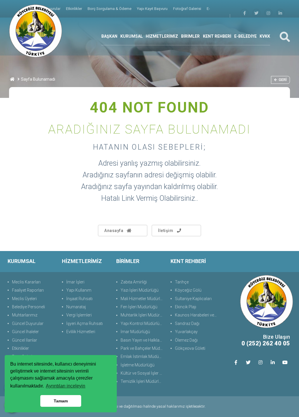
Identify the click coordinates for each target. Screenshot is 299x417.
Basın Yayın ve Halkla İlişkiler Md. (143, 340)
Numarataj (76, 306)
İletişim (165, 230)
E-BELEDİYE (245, 36)
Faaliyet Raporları (28, 290)
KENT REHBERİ (217, 36)
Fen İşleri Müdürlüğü (139, 306)
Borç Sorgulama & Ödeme (110, 8)
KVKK (265, 36)
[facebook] (244, 13)
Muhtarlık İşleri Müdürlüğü (143, 315)
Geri (283, 79)
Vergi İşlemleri (79, 315)
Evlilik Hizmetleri (80, 331)
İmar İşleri (75, 282)
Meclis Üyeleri (24, 298)
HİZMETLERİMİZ (162, 36)
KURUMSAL (131, 36)
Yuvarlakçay (186, 331)
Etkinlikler (74, 8)
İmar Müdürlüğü (135, 331)
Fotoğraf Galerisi (187, 8)
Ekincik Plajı (185, 306)
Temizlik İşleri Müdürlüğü (143, 381)
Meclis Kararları (26, 282)
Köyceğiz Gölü (188, 290)
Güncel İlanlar (24, 340)
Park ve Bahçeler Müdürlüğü (143, 348)
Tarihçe (182, 282)
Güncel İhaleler (25, 331)
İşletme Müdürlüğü (137, 365)
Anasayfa (113, 230)
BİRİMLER (190, 36)
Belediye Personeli (28, 306)
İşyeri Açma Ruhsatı (84, 323)
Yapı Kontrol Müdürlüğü (142, 323)
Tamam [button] (61, 401)
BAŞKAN (109, 36)
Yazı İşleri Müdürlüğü (140, 290)
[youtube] (285, 362)
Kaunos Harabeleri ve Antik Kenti (197, 315)
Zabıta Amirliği (134, 282)
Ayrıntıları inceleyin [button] (65, 385)
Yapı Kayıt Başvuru (152, 8)
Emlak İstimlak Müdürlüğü (143, 356)
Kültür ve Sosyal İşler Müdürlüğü (143, 373)
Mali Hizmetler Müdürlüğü (143, 298)
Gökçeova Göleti (190, 348)
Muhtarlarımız (24, 315)
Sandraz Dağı (187, 323)
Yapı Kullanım (78, 290)
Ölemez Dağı (186, 340)
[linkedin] (280, 13)
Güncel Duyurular (28, 323)
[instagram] (268, 13)
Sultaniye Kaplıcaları (193, 298)
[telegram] (256, 13)
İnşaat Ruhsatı (79, 298)
